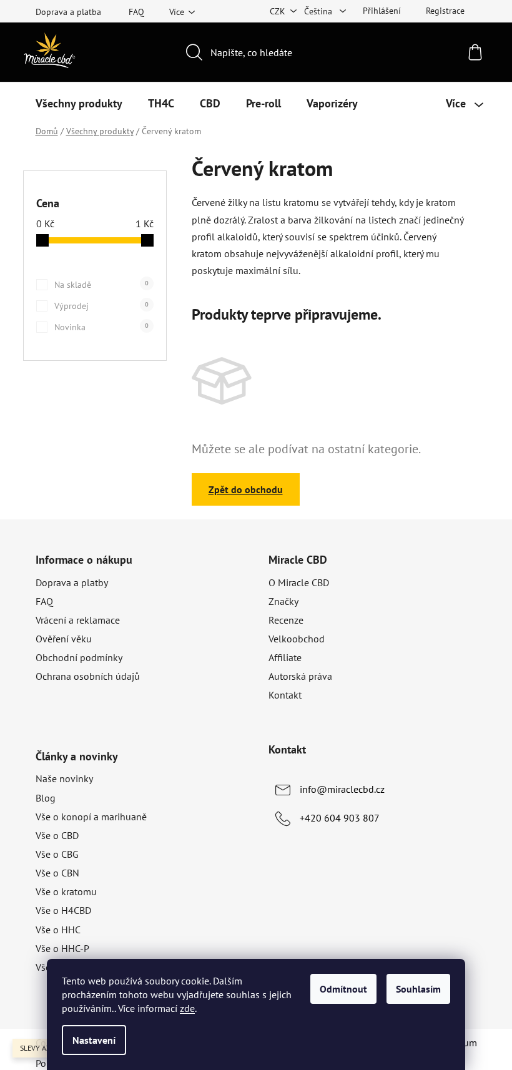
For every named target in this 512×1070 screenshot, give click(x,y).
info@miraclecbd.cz (342, 789)
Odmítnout (343, 989)
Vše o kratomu (66, 891)
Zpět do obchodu (246, 489)
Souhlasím (418, 989)
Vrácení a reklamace (78, 620)
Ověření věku (64, 638)
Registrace (445, 10)
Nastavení (94, 1040)
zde (187, 1008)
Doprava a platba (68, 11)
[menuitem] (79, 103)
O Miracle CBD (298, 582)
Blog (46, 798)
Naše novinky (64, 778)
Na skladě (101, 284)
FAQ (136, 11)
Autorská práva (300, 676)
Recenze (285, 620)
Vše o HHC (58, 929)
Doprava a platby (72, 582)
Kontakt (285, 695)
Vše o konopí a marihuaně (91, 816)
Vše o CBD (57, 835)
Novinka (101, 327)
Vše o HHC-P (62, 948)
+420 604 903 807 (340, 818)
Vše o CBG (57, 854)
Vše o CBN (57, 872)
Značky (283, 601)
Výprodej (101, 306)
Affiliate (285, 657)
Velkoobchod (296, 638)
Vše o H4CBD (63, 910)
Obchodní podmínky (79, 657)
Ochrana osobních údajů (88, 676)
